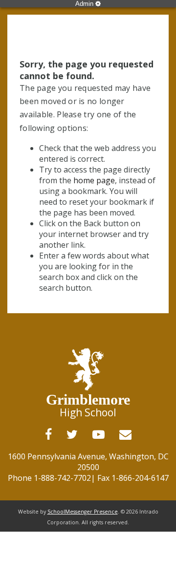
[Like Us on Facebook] (48, 435)
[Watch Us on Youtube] (98, 435)
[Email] (125, 435)
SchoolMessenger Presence (82, 511)
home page (94, 180)
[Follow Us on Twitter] (72, 435)
